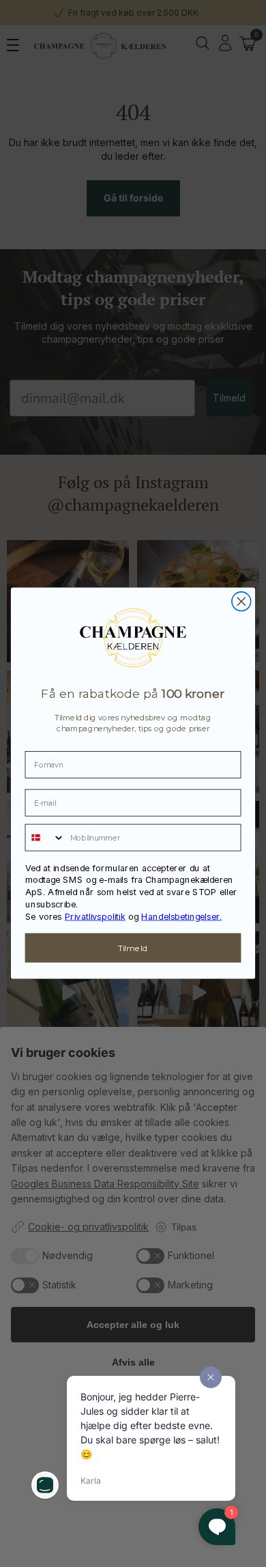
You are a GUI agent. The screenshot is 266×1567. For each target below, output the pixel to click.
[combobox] (44, 837)
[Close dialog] (241, 601)
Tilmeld (133, 948)
